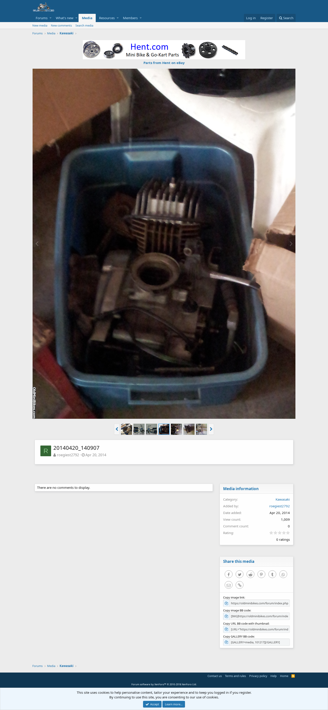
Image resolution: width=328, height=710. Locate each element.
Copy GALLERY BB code (238, 636)
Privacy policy (258, 676)
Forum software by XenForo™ (164, 684)
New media (39, 25)
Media (87, 18)
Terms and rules (235, 676)
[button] (50, 18)
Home (284, 676)
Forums (42, 18)
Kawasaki (283, 499)
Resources (107, 18)
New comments (61, 25)
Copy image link (233, 597)
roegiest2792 (68, 454)
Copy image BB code (236, 610)
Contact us (215, 676)
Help (273, 676)
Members (130, 18)
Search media (84, 25)
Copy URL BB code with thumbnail (246, 623)
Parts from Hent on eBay (164, 62)
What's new (64, 18)
